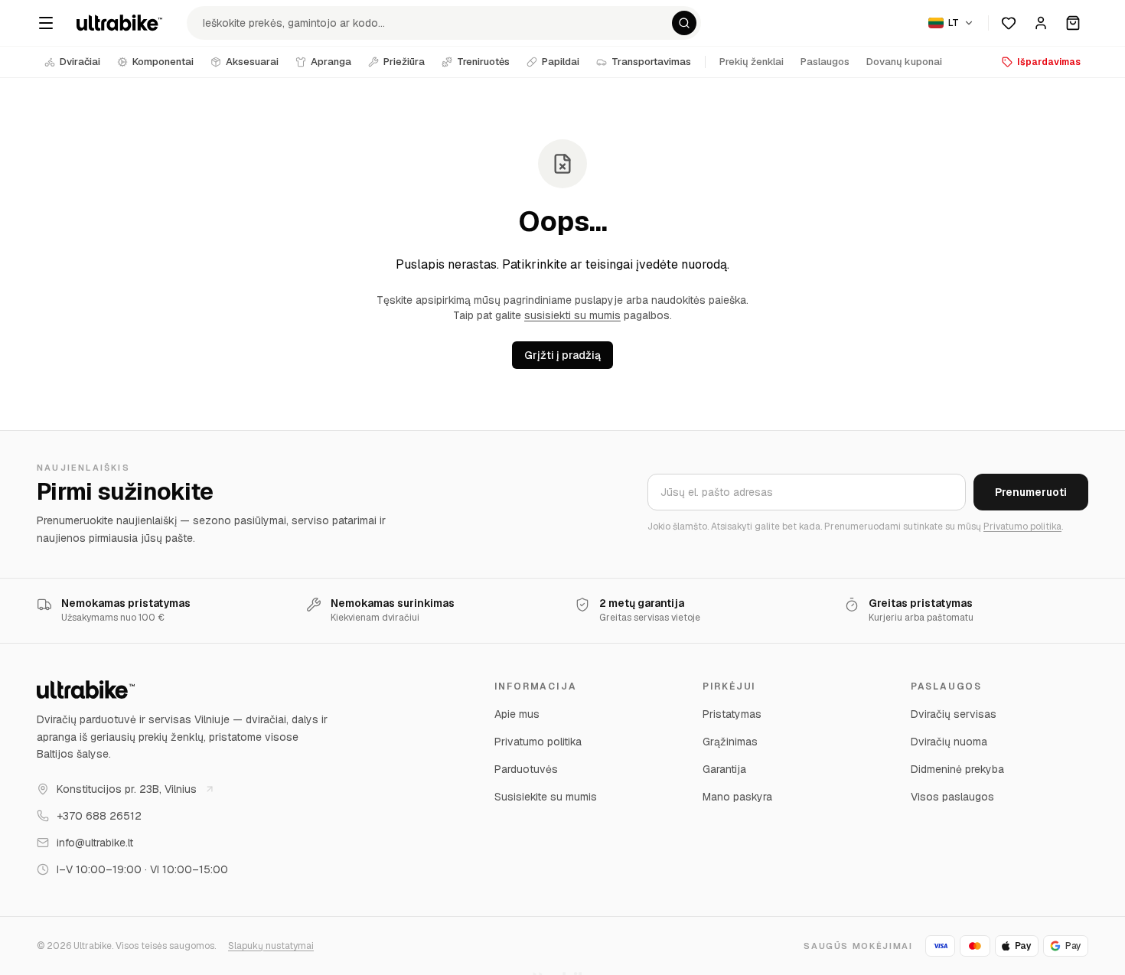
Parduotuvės (526, 769)
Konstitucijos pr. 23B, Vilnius (127, 789)
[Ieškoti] (684, 23)
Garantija (724, 769)
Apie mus (517, 714)
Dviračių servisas (953, 714)
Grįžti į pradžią (562, 355)
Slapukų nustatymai (271, 946)
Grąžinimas (730, 741)
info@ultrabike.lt (95, 842)
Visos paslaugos (952, 797)
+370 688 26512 (99, 816)
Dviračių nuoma (949, 741)
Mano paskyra (737, 797)
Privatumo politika (1022, 526)
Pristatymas (732, 714)
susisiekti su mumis (572, 315)
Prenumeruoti (1031, 492)
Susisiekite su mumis (545, 797)
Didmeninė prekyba (957, 769)
